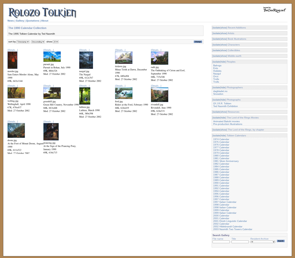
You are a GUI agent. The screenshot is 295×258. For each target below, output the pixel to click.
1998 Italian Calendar (224, 207)
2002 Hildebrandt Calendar (227, 226)
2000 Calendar (221, 215)
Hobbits (217, 71)
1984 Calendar (221, 166)
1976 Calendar (221, 144)
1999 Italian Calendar (224, 212)
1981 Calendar (221, 158)
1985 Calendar (221, 169)
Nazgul (217, 73)
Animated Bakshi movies (226, 121)
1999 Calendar (221, 210)
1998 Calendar (221, 204)
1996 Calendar (221, 196)
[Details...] (13, 49)
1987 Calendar (221, 174)
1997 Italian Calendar (224, 202)
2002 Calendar (221, 223)
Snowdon (218, 94)
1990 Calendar (221, 182)
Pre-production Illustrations (227, 124)
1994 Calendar (221, 191)
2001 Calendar (221, 218)
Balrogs (217, 65)
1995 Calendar (221, 193)
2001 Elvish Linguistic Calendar (230, 221)
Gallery (20, 20)
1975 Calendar (221, 142)
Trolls (216, 79)
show (223, 27)
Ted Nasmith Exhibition (225, 106)
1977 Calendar (221, 147)
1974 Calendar (221, 139)
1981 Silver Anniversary (226, 161)
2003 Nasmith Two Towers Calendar (232, 229)
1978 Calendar (221, 150)
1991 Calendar (221, 185)
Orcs (215, 76)
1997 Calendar (221, 199)
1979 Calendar (221, 152)
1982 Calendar (221, 163)
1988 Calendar (221, 177)
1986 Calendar (221, 172)
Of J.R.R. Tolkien (222, 103)
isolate (216, 27)
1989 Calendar (221, 180)
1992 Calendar (221, 188)
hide (223, 61)
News (11, 20)
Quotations (32, 20)
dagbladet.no (220, 91)
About (44, 20)
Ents (215, 68)
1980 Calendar (221, 155)
